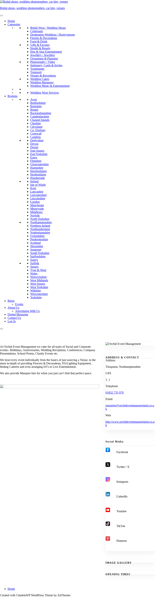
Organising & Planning (44, 58)
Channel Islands (39, 120)
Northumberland (40, 229)
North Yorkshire (39, 218)
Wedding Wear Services (44, 92)
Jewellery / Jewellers (42, 55)
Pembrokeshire (39, 239)
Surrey (34, 259)
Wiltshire (35, 290)
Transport (36, 72)
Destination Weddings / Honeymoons (52, 34)
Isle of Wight (38, 184)
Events (19, 304)
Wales (33, 273)
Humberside (37, 178)
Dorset (34, 147)
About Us (13, 307)
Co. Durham (37, 130)
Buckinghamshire (40, 113)
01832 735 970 (114, 392)
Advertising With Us (27, 311)
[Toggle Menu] (1, 15)
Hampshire (36, 167)
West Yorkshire (39, 287)
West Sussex (37, 283)
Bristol (34, 109)
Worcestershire (39, 294)
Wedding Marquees (41, 82)
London (35, 201)
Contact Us (14, 317)
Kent (33, 188)
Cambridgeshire (39, 116)
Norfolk (35, 215)
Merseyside (37, 208)
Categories (14, 24)
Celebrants (36, 31)
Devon (34, 143)
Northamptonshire (41, 222)
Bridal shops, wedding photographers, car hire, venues (32, 8)
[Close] (1, 328)
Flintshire (35, 160)
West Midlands (39, 280)
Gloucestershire (39, 164)
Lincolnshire (37, 198)
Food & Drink (38, 41)
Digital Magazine (18, 314)
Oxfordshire (37, 236)
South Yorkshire (39, 253)
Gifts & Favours (40, 44)
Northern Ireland (40, 225)
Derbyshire (36, 140)
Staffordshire (38, 256)
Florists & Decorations (43, 38)
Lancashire (36, 191)
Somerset (35, 249)
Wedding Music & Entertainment (50, 85)
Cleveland (36, 126)
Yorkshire (36, 297)
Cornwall (35, 133)
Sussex (34, 266)
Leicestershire (38, 195)
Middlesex (36, 212)
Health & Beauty (40, 48)
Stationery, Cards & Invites (46, 65)
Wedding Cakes (39, 79)
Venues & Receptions (43, 75)
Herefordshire (38, 171)
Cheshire (35, 123)
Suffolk (34, 263)
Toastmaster (37, 68)
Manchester (37, 205)
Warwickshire (38, 276)
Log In (12, 321)
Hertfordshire (38, 174)
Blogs (11, 300)
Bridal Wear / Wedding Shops (48, 27)
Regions (12, 96)
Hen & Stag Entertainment (46, 51)
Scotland (35, 242)
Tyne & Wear (38, 270)
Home (11, 21)
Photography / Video (42, 62)
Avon (33, 99)
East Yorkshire (38, 154)
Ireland (34, 181)
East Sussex (37, 150)
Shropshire (36, 246)
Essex (33, 157)
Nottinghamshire (40, 232)
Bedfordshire (38, 102)
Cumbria (35, 137)
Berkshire (36, 106)
